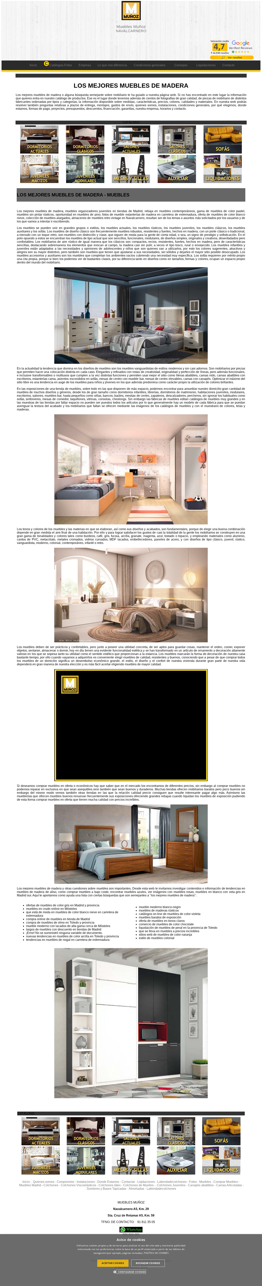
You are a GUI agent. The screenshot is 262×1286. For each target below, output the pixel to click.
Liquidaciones (206, 65)
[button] (131, 1272)
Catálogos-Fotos (60, 65)
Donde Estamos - (109, 1181)
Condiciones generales (149, 65)
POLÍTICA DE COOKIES (156, 1253)
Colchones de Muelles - (140, 1185)
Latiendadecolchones (161, 1188)
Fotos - (194, 1181)
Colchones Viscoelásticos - (80, 1185)
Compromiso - (67, 1181)
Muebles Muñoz (131, 28)
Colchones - (52, 1185)
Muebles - (206, 1181)
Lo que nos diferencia (112, 65)
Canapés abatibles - (202, 1185)
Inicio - (27, 1181)
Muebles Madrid (30, 1185)
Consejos (181, 65)
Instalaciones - (87, 1181)
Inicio (33, 65)
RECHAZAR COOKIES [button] (148, 1263)
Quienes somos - (45, 1181)
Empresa (85, 65)
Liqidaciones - (147, 1181)
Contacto (228, 65)
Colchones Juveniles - (172, 1185)
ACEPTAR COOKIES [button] (113, 1263)
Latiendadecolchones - (173, 1181)
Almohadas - (138, 1188)
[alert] (131, 1260)
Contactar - (129, 1181)
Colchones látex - (111, 1185)
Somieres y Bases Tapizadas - (108, 1188)
